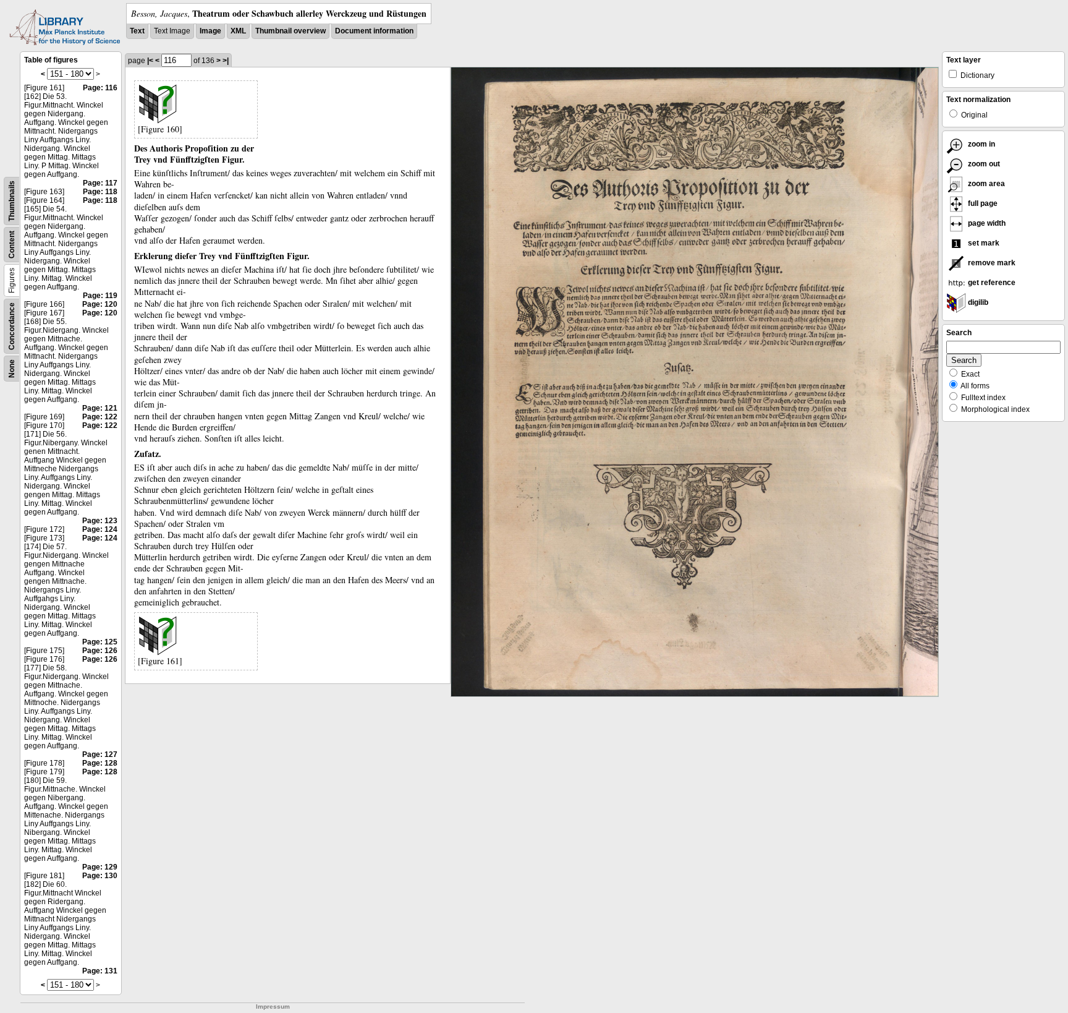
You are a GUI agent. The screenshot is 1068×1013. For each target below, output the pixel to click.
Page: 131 (99, 971)
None (11, 368)
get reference (990, 282)
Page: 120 (99, 304)
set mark (982, 243)
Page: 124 (99, 529)
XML (238, 31)
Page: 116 (100, 87)
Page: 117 (100, 183)
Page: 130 (99, 875)
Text (137, 31)
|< (150, 60)
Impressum (273, 1006)
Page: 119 (100, 295)
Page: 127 (99, 754)
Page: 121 (99, 408)
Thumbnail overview (290, 31)
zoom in (980, 144)
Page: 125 (99, 642)
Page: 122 (99, 416)
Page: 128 (99, 763)
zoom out (983, 164)
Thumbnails (11, 201)
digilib (977, 302)
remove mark (990, 263)
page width (986, 223)
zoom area (985, 183)
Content (11, 245)
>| (225, 60)
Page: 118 (100, 191)
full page (982, 203)
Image (210, 31)
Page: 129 (99, 867)
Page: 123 (99, 520)
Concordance (11, 326)
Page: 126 (99, 650)
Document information (374, 31)
